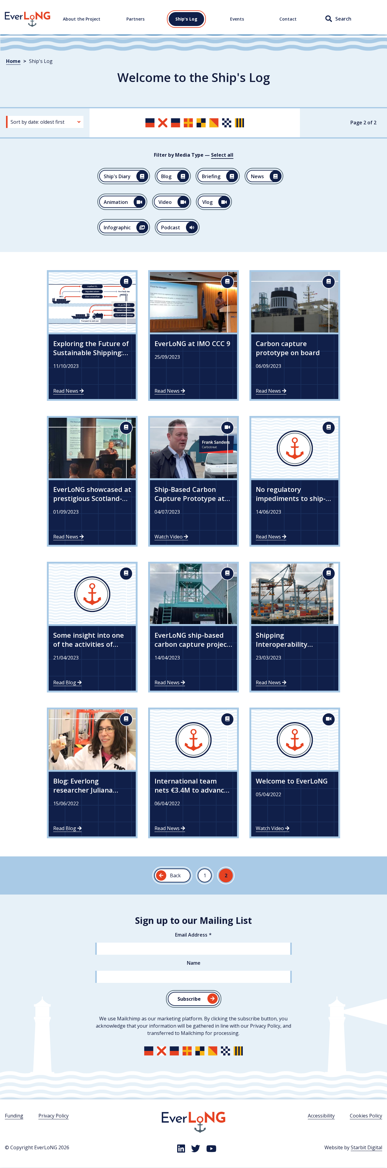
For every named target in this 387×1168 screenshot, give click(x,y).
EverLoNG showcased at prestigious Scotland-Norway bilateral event (92, 494)
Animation (116, 202)
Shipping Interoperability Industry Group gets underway (289, 639)
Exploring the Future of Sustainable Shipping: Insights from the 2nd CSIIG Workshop (91, 348)
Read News (66, 391)
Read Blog (65, 682)
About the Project (81, 19)
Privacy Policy (53, 1115)
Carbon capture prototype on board (288, 348)
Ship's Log (186, 19)
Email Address (191, 934)
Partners (135, 19)
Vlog (207, 202)
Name (193, 963)
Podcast (170, 227)
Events (237, 19)
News (257, 176)
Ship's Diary (117, 176)
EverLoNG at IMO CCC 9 (192, 343)
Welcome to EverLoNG (292, 780)
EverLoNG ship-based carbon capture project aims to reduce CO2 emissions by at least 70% (192, 639)
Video (165, 202)
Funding (14, 1115)
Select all (222, 155)
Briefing (211, 176)
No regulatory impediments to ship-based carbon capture (291, 494)
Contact (288, 19)
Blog (166, 176)
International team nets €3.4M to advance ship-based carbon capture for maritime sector (191, 785)
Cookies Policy (366, 1115)
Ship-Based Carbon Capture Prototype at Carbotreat (189, 494)
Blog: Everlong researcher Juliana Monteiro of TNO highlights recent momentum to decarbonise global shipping (84, 785)
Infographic (117, 227)
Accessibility (321, 1115)
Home (11, 14)
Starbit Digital (366, 1147)
